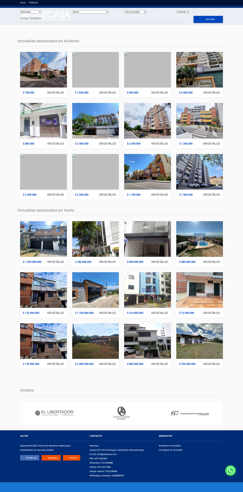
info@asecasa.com (107, 454)
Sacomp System (45, 450)
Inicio (22, 2)
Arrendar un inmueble (170, 445)
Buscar (210, 19)
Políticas (33, 2)
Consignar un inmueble (170, 450)
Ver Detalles (55, 92)
